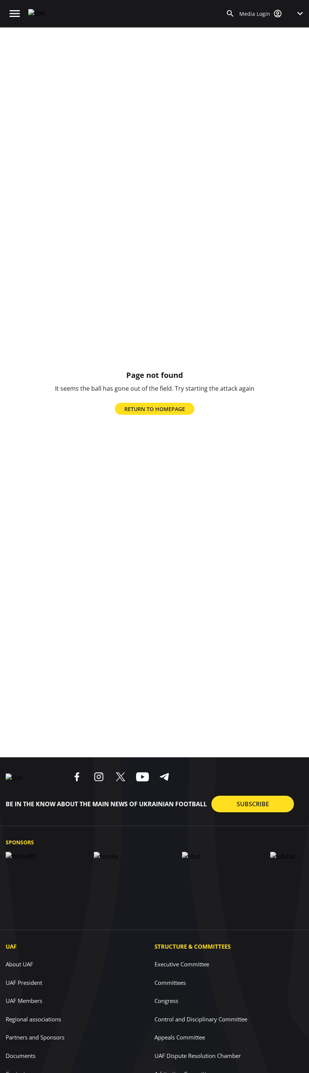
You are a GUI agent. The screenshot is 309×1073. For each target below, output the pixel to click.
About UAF (19, 964)
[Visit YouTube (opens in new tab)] (142, 776)
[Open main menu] (15, 14)
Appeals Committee (179, 1037)
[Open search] (230, 13)
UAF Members (24, 1000)
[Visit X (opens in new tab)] (120, 776)
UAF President (24, 982)
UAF (11, 946)
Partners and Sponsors (35, 1037)
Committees (170, 982)
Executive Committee (181, 964)
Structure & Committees (192, 946)
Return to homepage (154, 409)
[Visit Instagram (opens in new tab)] (98, 776)
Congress (166, 1000)
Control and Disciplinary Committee (200, 1019)
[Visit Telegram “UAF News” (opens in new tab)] (164, 776)
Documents (20, 1055)
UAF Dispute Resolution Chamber (197, 1055)
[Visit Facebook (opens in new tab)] (76, 776)
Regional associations (33, 1019)
